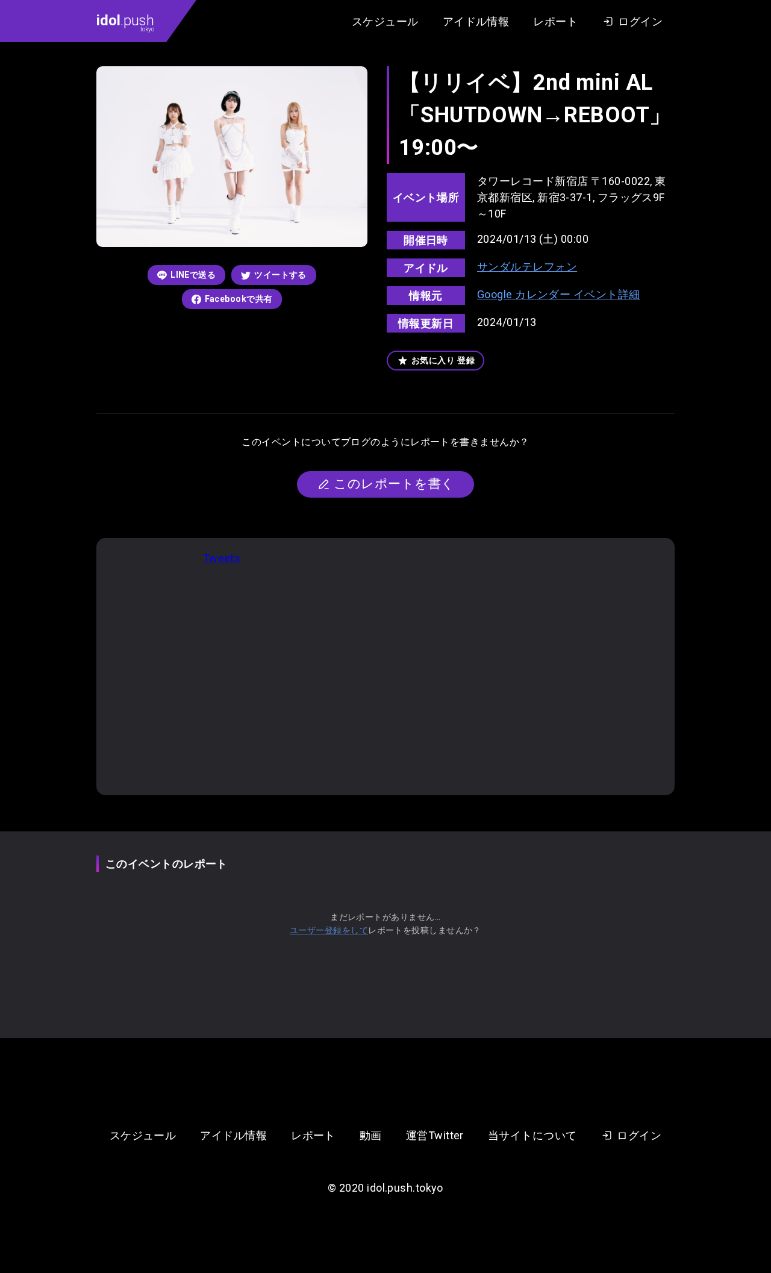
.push (125, 22)
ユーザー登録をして (329, 930)
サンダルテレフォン (527, 266)
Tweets (222, 558)
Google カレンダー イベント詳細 (558, 294)
